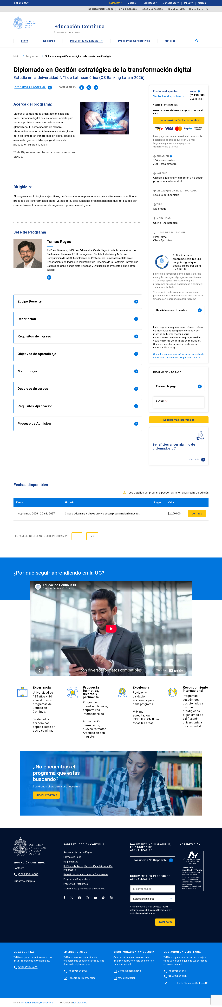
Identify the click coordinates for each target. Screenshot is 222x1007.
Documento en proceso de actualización (150, 877)
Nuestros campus (24, 881)
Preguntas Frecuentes (76, 884)
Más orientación (127, 978)
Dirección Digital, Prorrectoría (37, 1002)
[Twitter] (71, 897)
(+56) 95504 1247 (177, 976)
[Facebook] (64, 897)
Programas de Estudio (86, 40)
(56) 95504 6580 (28, 874)
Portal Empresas (127, 9)
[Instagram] (87, 897)
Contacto (18, 868)
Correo (203, 3)
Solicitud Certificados (101, 9)
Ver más (196, 459)
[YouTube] (95, 897)
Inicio (24, 40)
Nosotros (49, 40)
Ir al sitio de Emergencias (81, 978)
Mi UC (187, 3)
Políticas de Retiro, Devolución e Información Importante (88, 868)
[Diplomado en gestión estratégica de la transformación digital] (81, 87)
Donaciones (170, 3)
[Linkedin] (79, 897)
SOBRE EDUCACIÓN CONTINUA (84, 844)
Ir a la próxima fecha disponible (179, 120)
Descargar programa (32, 87)
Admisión (115, 3)
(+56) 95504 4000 (28, 967)
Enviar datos (165, 922)
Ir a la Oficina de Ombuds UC (192, 983)
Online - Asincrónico (165, 222)
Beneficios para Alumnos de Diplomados (86, 874)
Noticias (170, 40)
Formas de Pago (72, 857)
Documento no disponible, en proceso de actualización (150, 847)
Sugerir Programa (46, 795)
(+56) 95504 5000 (77, 970)
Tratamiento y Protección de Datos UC (84, 888)
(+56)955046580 (176, 9)
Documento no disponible (152, 860)
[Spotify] (103, 897)
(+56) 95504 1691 (177, 970)
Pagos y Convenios (152, 9)
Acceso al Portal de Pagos (78, 852)
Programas (32, 56)
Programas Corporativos (134, 40)
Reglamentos (71, 861)
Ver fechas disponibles (169, 96)
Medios (133, 3)
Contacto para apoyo (129, 970)
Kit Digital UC (80, 1002)
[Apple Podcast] (111, 897)
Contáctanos (196, 9)
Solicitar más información (179, 419)
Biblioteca (150, 3)
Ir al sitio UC (20, 3)
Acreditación (190, 844)
